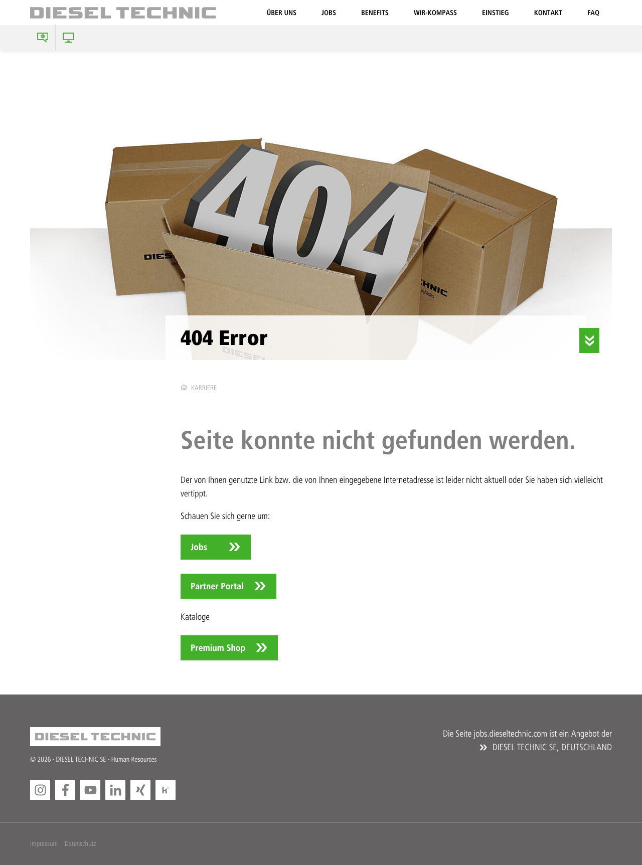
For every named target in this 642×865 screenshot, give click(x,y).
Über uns (281, 13)
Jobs (329, 13)
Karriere (204, 388)
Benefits (375, 13)
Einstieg (495, 13)
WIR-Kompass (435, 13)
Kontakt (548, 13)
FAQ (593, 13)
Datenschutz (80, 843)
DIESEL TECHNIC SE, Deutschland (551, 747)
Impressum (44, 843)
